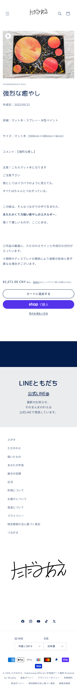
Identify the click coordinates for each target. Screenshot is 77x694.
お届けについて (17, 499)
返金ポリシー (26, 677)
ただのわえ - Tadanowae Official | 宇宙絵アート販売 (37, 672)
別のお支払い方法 (38, 313)
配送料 (36, 282)
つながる (12, 532)
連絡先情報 (64, 683)
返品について (15, 507)
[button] (7, 14)
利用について (15, 490)
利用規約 (68, 677)
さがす (11, 440)
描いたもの (14, 456)
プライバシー (15, 516)
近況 (10, 482)
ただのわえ (14, 448)
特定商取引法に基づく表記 (23, 524)
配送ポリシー (17, 683)
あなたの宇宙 (15, 465)
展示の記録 (14, 473)
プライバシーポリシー (49, 677)
